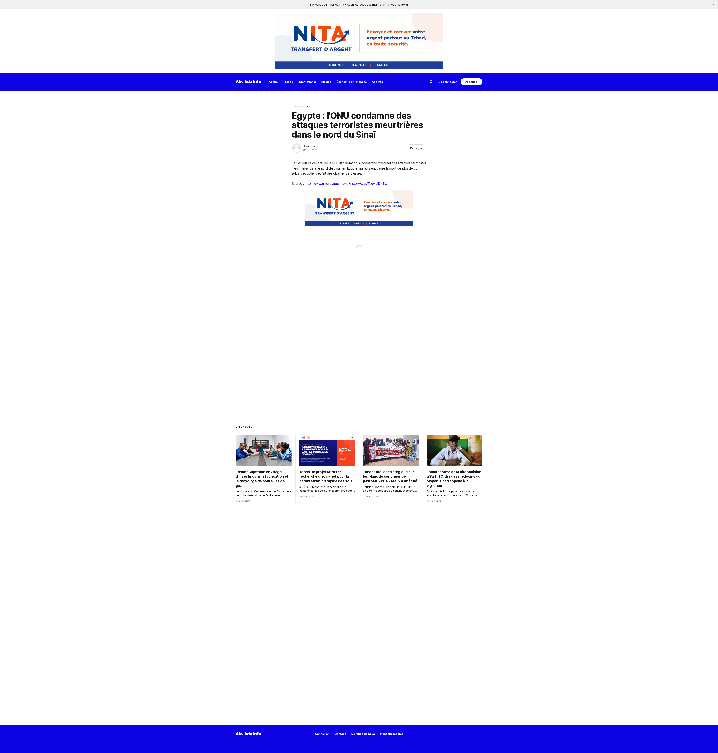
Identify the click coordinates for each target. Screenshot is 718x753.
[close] (714, 4)
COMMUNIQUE (300, 106)
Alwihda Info (248, 81)
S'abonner (471, 82)
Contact (340, 734)
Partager (416, 148)
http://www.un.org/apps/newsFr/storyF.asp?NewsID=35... (346, 183)
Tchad (288, 82)
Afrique (326, 82)
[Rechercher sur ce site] (431, 82)
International (307, 82)
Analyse (377, 82)
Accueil (274, 82)
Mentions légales (391, 734)
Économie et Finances (352, 82)
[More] (390, 82)
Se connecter (447, 82)
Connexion (322, 734)
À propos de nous (363, 734)
